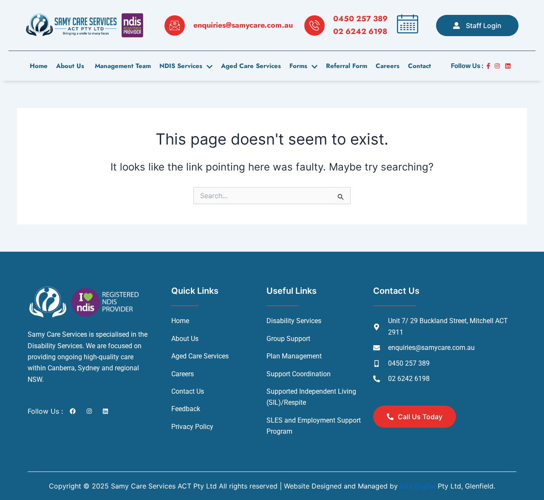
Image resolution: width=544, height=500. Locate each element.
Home (39, 66)
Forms (298, 66)
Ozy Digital (418, 486)
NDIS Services (180, 66)
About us (70, 66)
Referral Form (346, 66)
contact (419, 66)
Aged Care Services (251, 66)
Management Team (122, 66)
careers (388, 66)
